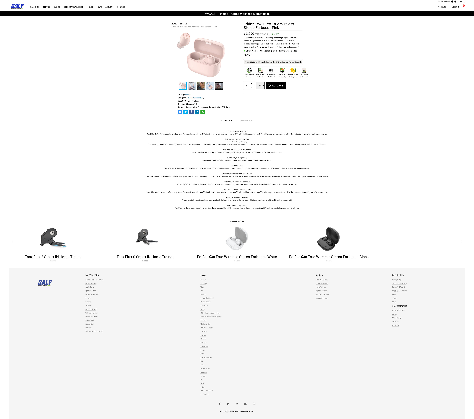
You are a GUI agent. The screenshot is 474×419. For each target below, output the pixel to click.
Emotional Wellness (322, 283)
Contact (121, 7)
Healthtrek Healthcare (207, 298)
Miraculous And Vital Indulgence (210, 317)
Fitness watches (90, 283)
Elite (201, 380)
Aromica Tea (204, 305)
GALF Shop (35, 7)
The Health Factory (206, 328)
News (99, 7)
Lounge (90, 7)
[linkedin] (245, 404)
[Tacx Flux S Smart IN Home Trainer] (145, 238)
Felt (201, 361)
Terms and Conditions (399, 283)
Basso (202, 354)
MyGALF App (396, 318)
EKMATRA (203, 372)
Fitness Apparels (90, 309)
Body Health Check (322, 298)
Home (174, 24)
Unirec (202, 387)
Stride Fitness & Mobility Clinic (210, 313)
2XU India (203, 283)
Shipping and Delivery (399, 291)
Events (57, 7)
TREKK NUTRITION (206, 391)
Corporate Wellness (73, 7)
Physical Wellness (321, 291)
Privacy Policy (396, 280)
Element (203, 339)
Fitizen (202, 309)
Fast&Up (203, 294)
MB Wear (203, 343)
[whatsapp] (254, 404)
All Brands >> (204, 394)
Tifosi (202, 287)
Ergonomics (89, 324)
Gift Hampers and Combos (94, 280)
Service (46, 7)
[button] (233, 31)
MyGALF (203, 280)
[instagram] (237, 404)
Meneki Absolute (205, 302)
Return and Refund (398, 287)
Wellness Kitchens (91, 313)
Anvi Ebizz (203, 331)
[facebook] (219, 404)
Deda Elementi (205, 368)
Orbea (202, 365)
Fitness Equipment (91, 317)
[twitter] (228, 404)
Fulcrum (203, 376)
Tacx (201, 291)
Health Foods (89, 320)
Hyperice (203, 335)
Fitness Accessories (195, 98)
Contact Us (395, 325)
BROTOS (203, 320)
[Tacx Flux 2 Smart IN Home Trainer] (53, 238)
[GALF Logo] (18, 6)
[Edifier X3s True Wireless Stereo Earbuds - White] (237, 238)
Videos (394, 298)
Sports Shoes (89, 287)
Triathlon (88, 305)
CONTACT (462, 1)
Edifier (183, 24)
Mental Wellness (321, 287)
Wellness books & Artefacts (94, 331)
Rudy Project (204, 346)
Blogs (394, 302)
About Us (109, 7)
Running (88, 302)
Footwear (88, 328)
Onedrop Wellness (206, 357)
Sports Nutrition (90, 291)
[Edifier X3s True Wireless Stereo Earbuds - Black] (329, 238)
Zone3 (202, 350)
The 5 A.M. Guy (205, 324)
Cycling (87, 298)
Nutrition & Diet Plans (322, 294)
